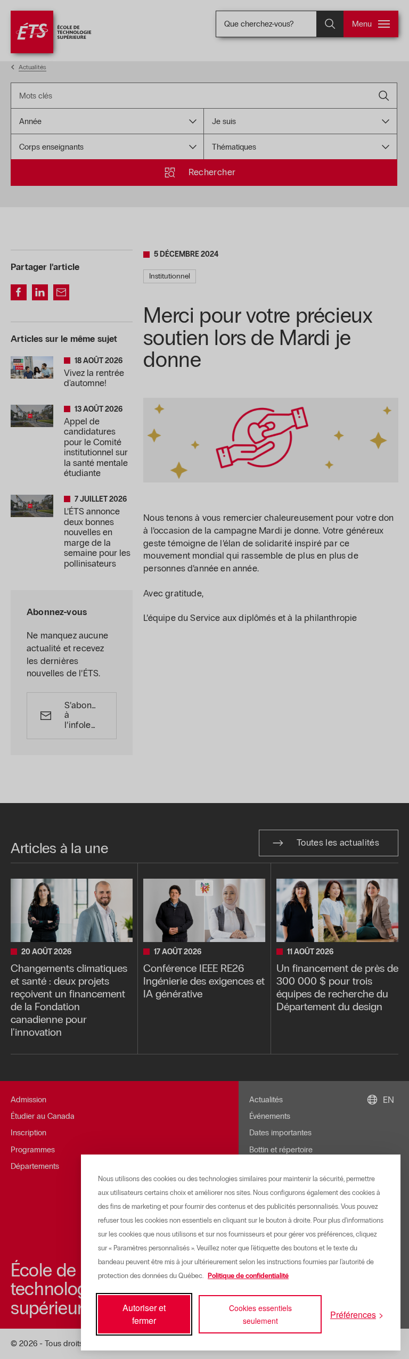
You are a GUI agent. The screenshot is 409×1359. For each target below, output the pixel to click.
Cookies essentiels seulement (260, 1314)
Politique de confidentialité (248, 1276)
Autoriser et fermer (144, 1314)
